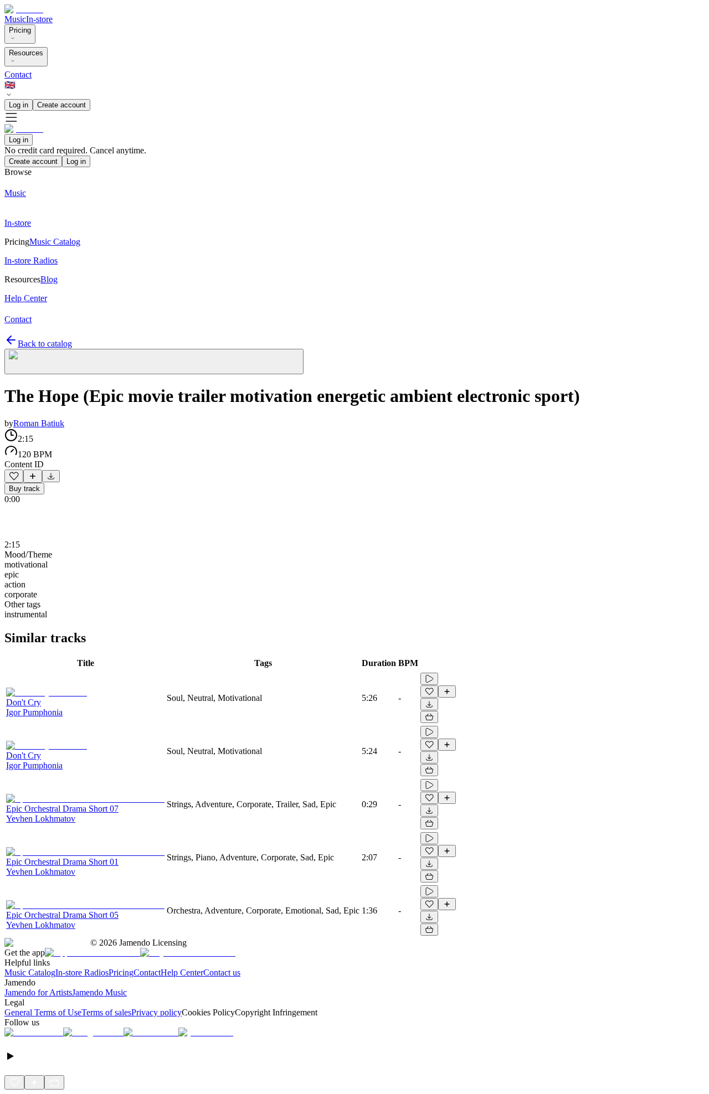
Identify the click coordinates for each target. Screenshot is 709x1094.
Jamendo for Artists (38, 992)
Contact (18, 74)
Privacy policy (156, 1012)
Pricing (20, 30)
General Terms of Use (42, 1012)
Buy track (24, 488)
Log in (18, 105)
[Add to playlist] (32, 476)
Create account (61, 105)
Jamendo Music (99, 992)
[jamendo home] (23, 9)
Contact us (221, 972)
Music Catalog (29, 972)
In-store (39, 19)
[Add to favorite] (13, 476)
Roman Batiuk (38, 423)
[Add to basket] (429, 717)
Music (15, 19)
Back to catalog (45, 343)
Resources (26, 53)
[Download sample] (51, 476)
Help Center (182, 972)
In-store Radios (82, 972)
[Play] (154, 361)
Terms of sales (106, 1012)
